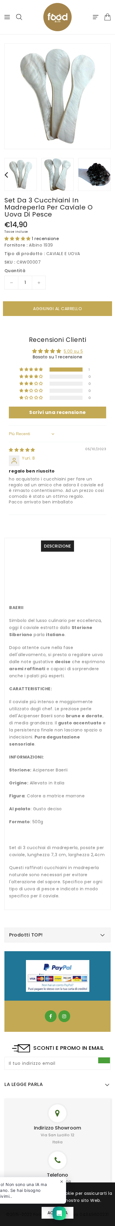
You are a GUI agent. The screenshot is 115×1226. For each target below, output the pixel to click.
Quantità (14, 271)
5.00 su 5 (73, 351)
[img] (22, 450)
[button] (18, 239)
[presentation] (6, 174)
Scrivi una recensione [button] (57, 412)
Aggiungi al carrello (57, 309)
